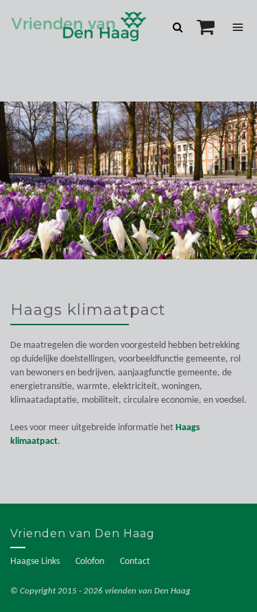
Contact (135, 561)
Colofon (89, 561)
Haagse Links (35, 561)
